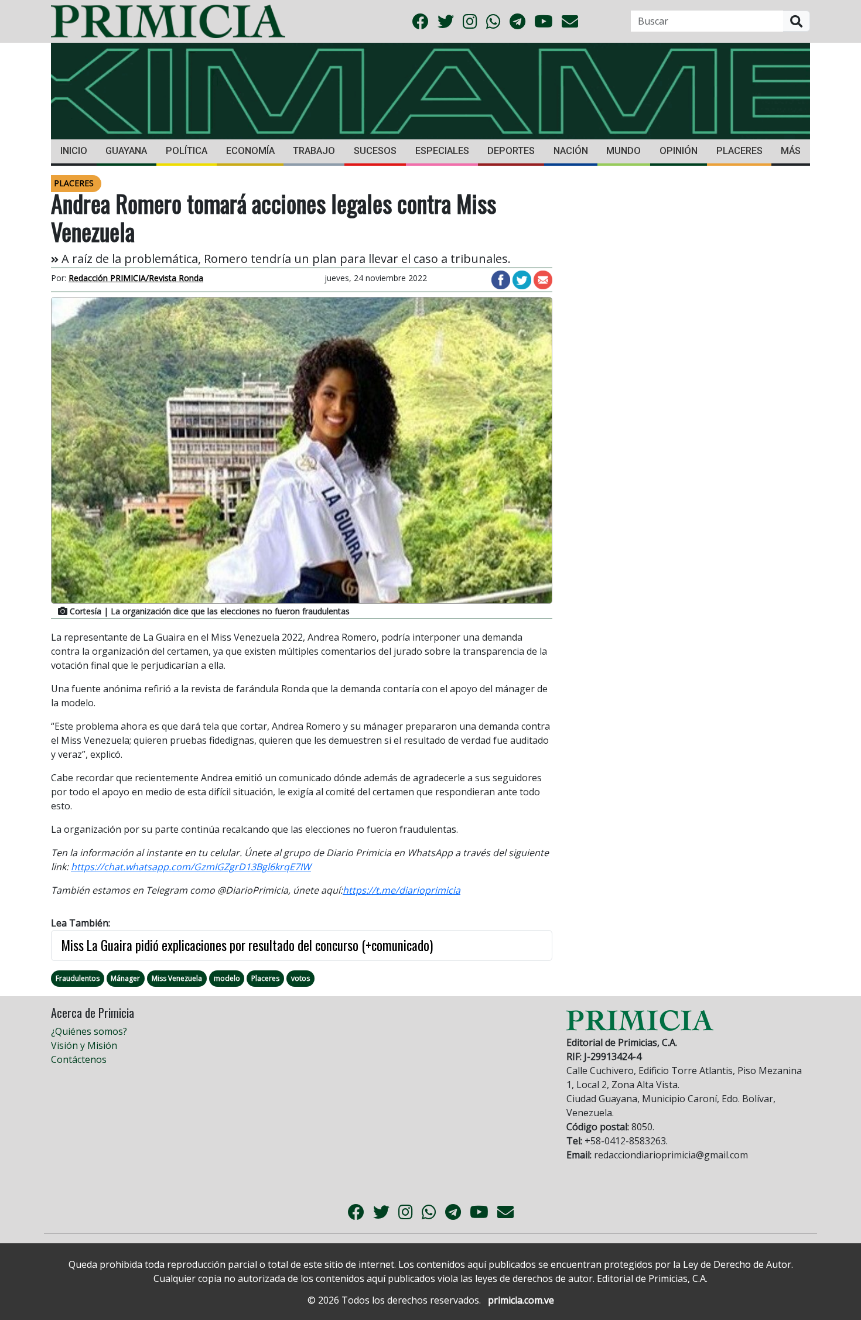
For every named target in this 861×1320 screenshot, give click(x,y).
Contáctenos (79, 1059)
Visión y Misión (84, 1045)
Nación (571, 150)
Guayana (126, 150)
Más (791, 150)
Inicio (73, 150)
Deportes (511, 150)
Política (186, 150)
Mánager (125, 978)
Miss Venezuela (177, 978)
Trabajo (314, 150)
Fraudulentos (78, 978)
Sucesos (375, 150)
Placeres (739, 150)
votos (300, 978)
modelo (227, 978)
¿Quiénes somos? (89, 1031)
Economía (250, 150)
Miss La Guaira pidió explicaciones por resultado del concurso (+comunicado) (247, 945)
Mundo (623, 150)
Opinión (679, 150)
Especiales (442, 150)
